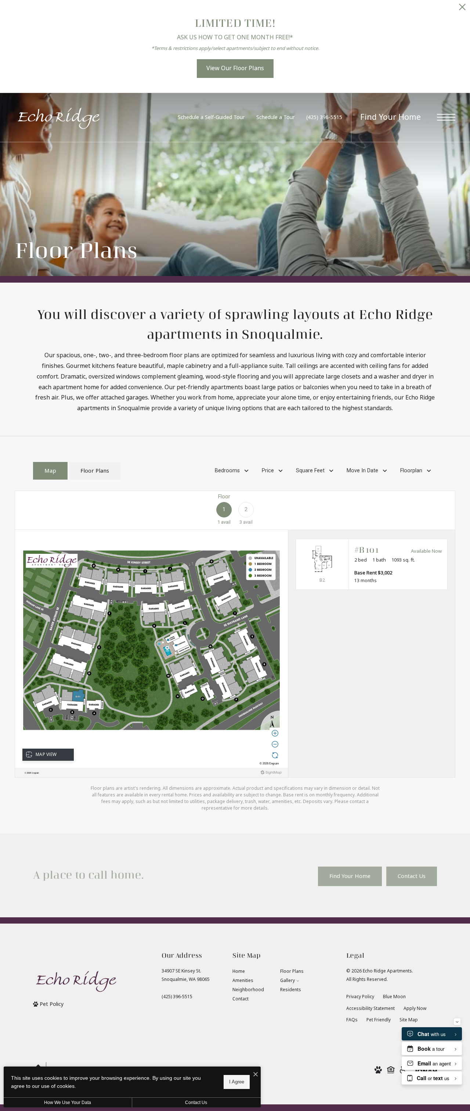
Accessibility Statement (370, 1008)
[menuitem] (250, 971)
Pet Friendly (378, 1020)
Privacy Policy (360, 996)
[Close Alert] (462, 9)
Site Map (409, 1020)
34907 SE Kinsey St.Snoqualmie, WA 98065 (186, 975)
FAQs (352, 1020)
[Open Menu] (446, 117)
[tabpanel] (235, 651)
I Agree (236, 1082)
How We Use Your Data (67, 1102)
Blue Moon (394, 996)
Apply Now (415, 1008)
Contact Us (196, 1102)
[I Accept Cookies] (255, 1074)
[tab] (50, 471)
